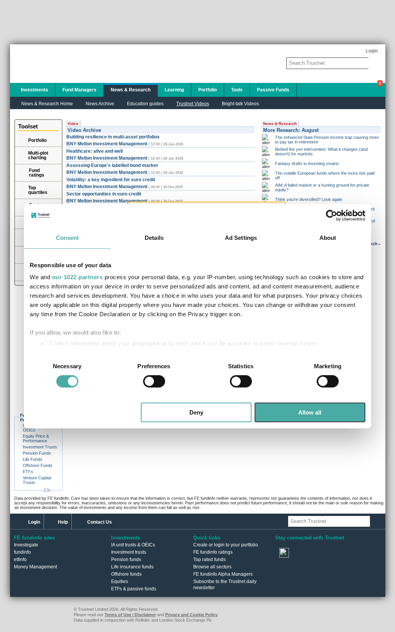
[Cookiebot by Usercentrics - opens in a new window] (331, 215)
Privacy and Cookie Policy (191, 614)
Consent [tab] (67, 237)
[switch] (154, 381)
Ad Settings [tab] (241, 237)
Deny (196, 412)
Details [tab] (154, 237)
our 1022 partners (77, 277)
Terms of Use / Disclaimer (130, 614)
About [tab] (327, 237)
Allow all (309, 412)
